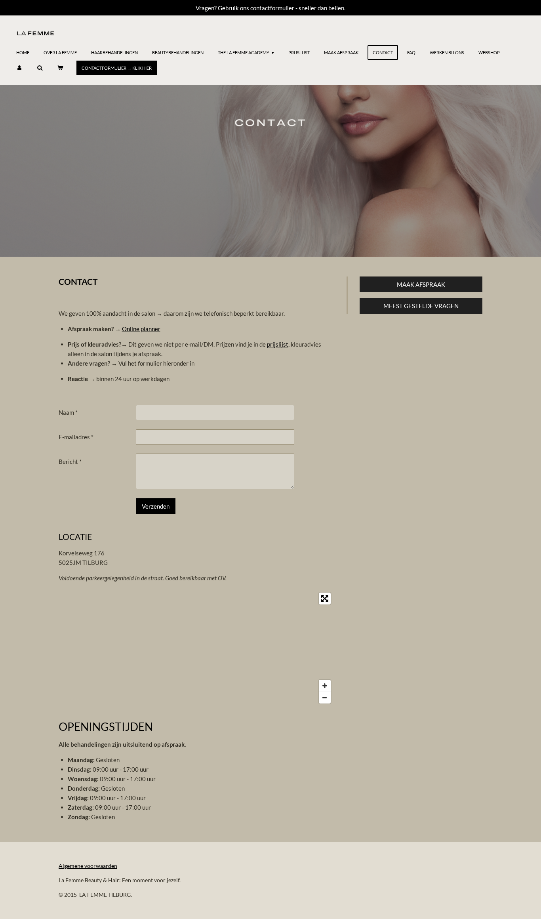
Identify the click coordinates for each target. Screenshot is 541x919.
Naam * (68, 412)
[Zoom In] (325, 686)
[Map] (197, 648)
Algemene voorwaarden (88, 865)
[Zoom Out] (325, 698)
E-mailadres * (76, 436)
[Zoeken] (39, 67)
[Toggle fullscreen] (325, 598)
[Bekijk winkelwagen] (60, 67)
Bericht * (70, 461)
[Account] (19, 67)
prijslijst (277, 344)
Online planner (141, 328)
